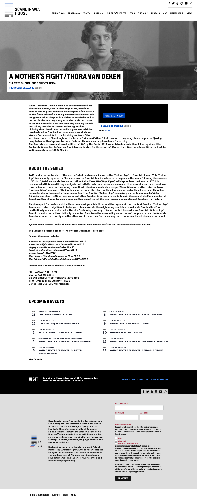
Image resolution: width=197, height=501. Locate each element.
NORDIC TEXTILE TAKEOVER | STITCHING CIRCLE (136, 350)
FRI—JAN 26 (77, 244)
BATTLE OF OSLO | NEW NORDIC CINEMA (60, 332)
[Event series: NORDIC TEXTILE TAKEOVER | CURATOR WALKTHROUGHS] (55, 347)
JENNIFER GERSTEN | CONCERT (126, 332)
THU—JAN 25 (78, 241)
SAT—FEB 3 (81, 259)
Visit (86, 13)
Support (55, 495)
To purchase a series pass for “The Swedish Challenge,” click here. (66, 230)
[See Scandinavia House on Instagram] (181, 4)
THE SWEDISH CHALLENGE (21, 88)
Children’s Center (116, 13)
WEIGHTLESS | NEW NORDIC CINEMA (129, 323)
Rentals (155, 13)
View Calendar (36, 359)
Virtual (98, 13)
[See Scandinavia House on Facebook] (169, 4)
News (189, 13)
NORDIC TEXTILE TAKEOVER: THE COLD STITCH (64, 341)
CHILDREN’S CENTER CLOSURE (55, 314)
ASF (165, 13)
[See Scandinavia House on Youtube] (177, 4)
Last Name (144, 413)
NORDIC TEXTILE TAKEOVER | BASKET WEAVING (135, 314)
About (74, 495)
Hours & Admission (157, 379)
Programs (73, 13)
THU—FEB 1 (50, 253)
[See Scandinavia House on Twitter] (173, 4)
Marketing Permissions (123, 424)
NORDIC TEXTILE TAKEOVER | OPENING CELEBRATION (138, 341)
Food (132, 13)
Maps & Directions (133, 379)
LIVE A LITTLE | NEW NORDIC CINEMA (58, 323)
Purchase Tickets (114, 116)
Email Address (121, 404)
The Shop (143, 13)
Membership (176, 13)
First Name (119, 413)
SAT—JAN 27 (67, 247)
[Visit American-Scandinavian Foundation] (35, 446)
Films (108, 131)
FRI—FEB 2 (74, 256)
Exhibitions (58, 13)
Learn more (157, 469)
